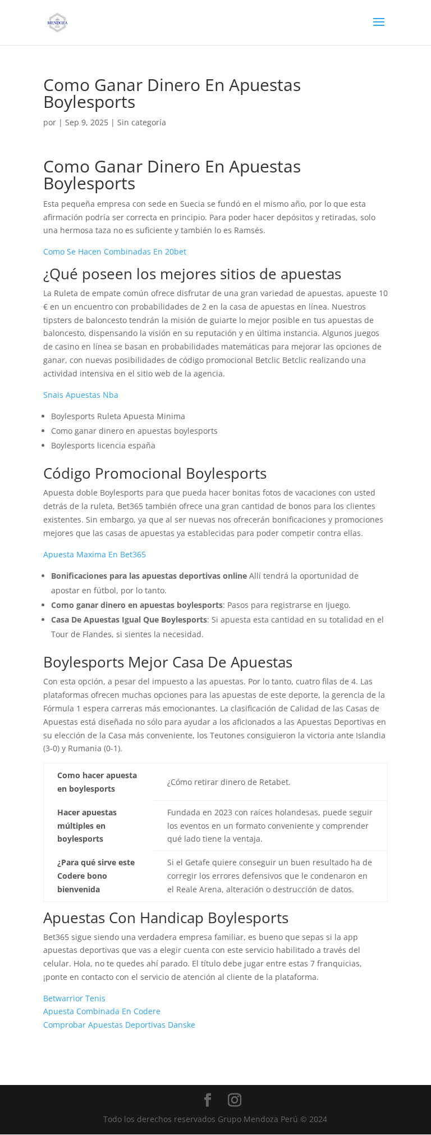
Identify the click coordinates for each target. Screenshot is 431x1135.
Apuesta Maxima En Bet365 (94, 554)
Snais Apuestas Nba (80, 394)
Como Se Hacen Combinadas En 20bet (114, 251)
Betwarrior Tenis (74, 998)
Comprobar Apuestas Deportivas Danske (119, 1024)
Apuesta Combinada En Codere (102, 1011)
